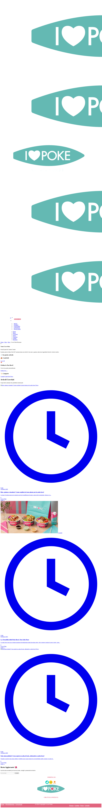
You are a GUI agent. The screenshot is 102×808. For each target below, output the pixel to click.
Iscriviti (16, 773)
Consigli (3, 376)
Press (82, 805)
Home (2, 342)
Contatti (87, 805)
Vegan (2, 804)
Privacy (71, 805)
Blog (5, 342)
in (2, 361)
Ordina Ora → (4, 370)
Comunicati (18, 804)
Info (9, 376)
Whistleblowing (9, 804)
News (11, 376)
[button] (11, 319)
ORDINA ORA (17, 319)
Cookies (77, 805)
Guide (6, 376)
